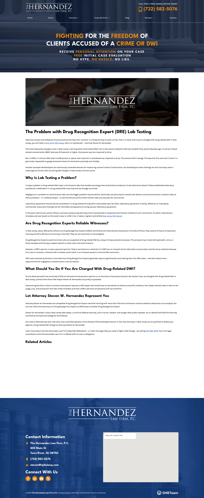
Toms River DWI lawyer (55, 143)
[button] (77, 18)
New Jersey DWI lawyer (112, 216)
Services (72, 18)
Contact (173, 18)
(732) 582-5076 (160, 9)
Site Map (75, 493)
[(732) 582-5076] (38, 459)
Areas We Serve (101, 18)
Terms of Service (98, 493)
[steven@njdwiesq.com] (42, 465)
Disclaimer (85, 493)
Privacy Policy (65, 493)
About (50, 18)
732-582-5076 (152, 331)
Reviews (148, 18)
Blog (127, 18)
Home (30, 18)
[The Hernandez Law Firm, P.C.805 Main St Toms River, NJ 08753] (28, 478)
